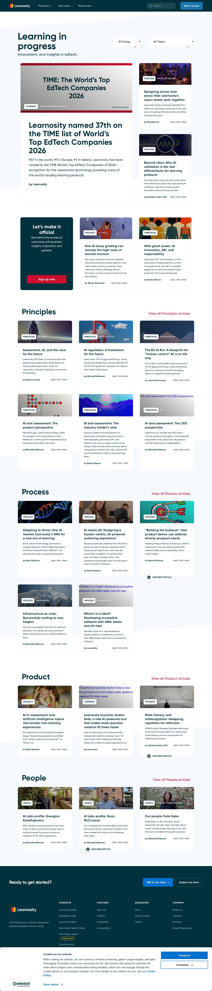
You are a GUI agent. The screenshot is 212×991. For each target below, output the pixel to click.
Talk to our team (156, 882)
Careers (177, 916)
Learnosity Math (68, 922)
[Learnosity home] (19, 6)
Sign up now (46, 279)
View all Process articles (171, 494)
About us (177, 909)
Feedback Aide (67, 916)
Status (138, 922)
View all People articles (171, 780)
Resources (84, 5)
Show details (50, 984)
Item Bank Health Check (72, 928)
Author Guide (142, 916)
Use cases (64, 5)
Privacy (101, 916)
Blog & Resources (182, 928)
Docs (137, 909)
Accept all (184, 955)
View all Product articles (170, 678)
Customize (182, 964)
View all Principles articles (169, 313)
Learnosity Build (68, 909)
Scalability (102, 922)
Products (44, 5)
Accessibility (103, 928)
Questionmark (66, 944)
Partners (177, 922)
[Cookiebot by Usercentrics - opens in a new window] (21, 984)
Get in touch (191, 5)
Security (101, 909)
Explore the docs (189, 882)
